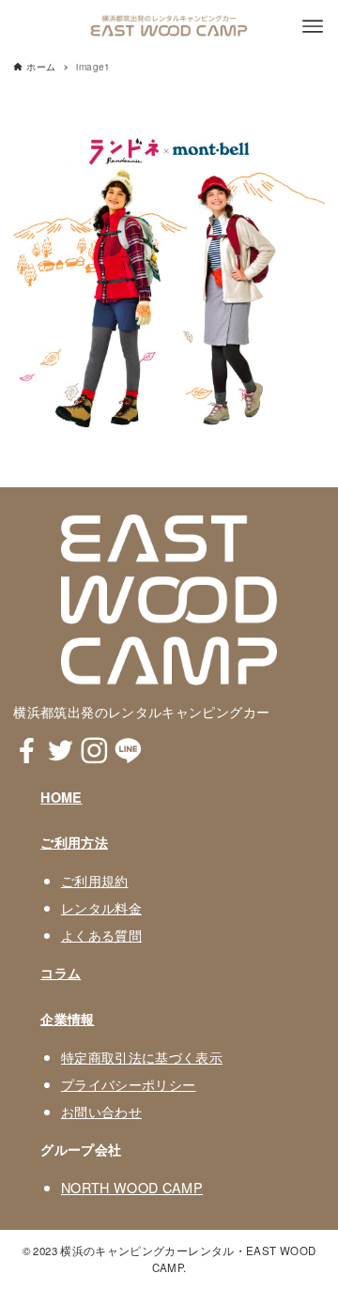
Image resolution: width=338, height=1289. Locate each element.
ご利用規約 (95, 880)
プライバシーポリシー (128, 1084)
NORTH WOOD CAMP (132, 1187)
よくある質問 (101, 934)
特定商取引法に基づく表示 (142, 1056)
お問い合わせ (101, 1111)
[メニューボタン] (312, 26)
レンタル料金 (101, 907)
